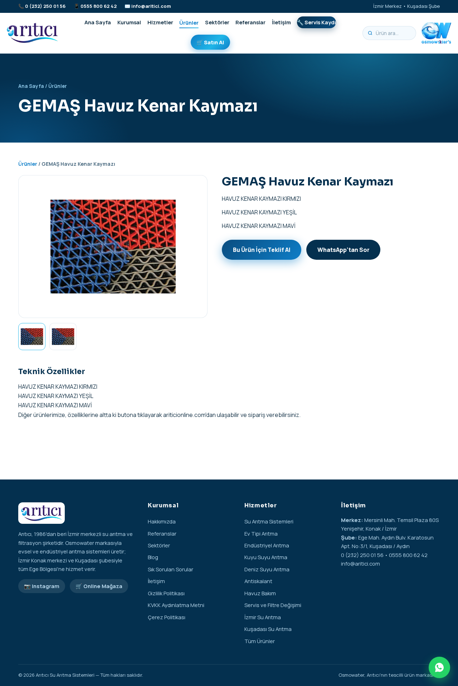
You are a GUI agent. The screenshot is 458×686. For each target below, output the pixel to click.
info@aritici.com (151, 6)
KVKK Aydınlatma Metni (176, 604)
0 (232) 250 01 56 (45, 6)
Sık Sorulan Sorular (170, 569)
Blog (153, 557)
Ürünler (189, 22)
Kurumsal (129, 22)
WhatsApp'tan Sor (343, 250)
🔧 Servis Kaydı (316, 22)
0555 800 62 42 (99, 6)
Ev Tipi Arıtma (261, 533)
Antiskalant (258, 581)
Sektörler (217, 22)
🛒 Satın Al (210, 42)
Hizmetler (160, 22)
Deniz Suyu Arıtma (266, 569)
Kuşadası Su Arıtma (268, 628)
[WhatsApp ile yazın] (439, 667)
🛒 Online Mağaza (98, 586)
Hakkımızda (162, 521)
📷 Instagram (41, 586)
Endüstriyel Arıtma (266, 545)
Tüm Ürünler (259, 641)
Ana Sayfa (97, 22)
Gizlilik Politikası (166, 593)
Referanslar (250, 22)
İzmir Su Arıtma (262, 617)
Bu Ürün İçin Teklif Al (262, 250)
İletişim (281, 22)
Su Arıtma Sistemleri (268, 521)
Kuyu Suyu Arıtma (265, 557)
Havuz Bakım (260, 593)
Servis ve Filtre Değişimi (272, 604)
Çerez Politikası (166, 617)
